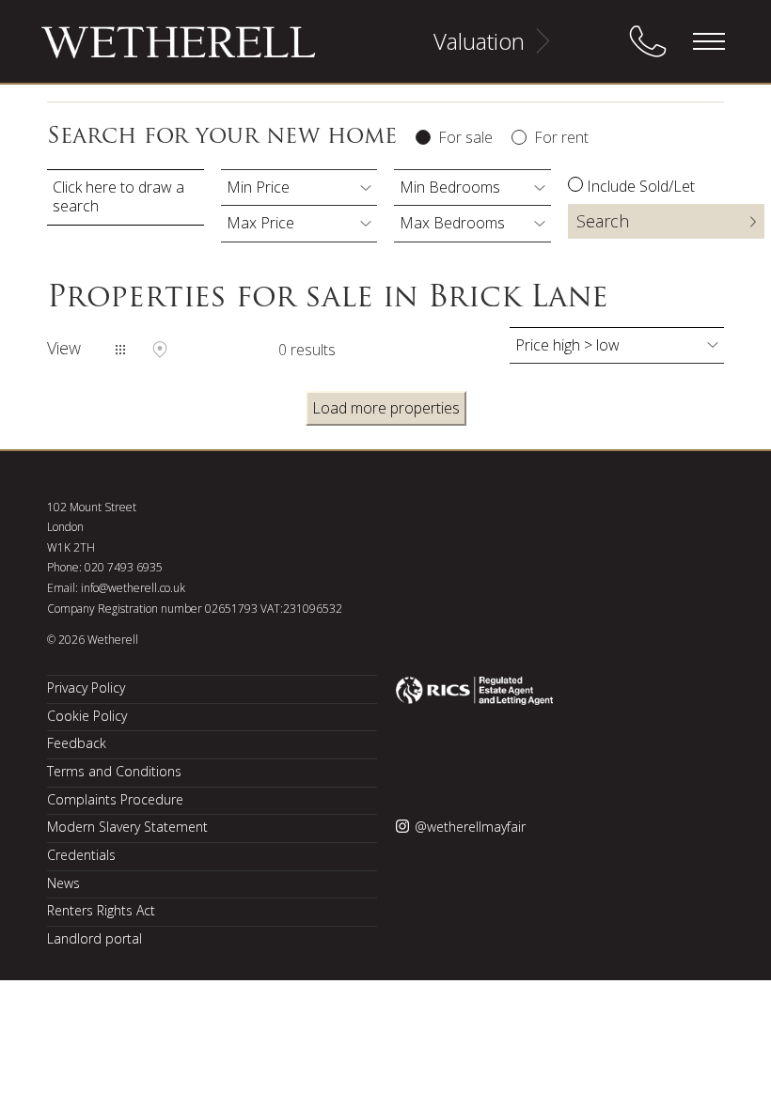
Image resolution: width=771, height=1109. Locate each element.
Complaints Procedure (115, 799)
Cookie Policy (87, 716)
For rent (561, 137)
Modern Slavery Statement (127, 827)
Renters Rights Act (101, 910)
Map (159, 349)
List (120, 349)
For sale (465, 137)
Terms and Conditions (114, 771)
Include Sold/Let (641, 186)
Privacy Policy (86, 687)
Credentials (81, 855)
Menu (708, 41)
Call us (648, 41)
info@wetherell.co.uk (133, 588)
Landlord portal (94, 938)
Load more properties (386, 408)
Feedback (76, 743)
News (63, 883)
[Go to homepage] (155, 51)
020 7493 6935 (124, 567)
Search (602, 221)
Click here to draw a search (118, 197)
